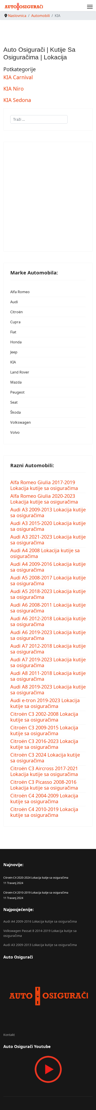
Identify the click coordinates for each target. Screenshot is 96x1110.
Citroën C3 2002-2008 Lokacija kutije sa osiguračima (44, 717)
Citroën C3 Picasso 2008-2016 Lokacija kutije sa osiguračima (44, 785)
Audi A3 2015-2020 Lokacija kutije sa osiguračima (48, 526)
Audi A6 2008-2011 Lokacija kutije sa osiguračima (48, 608)
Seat (14, 402)
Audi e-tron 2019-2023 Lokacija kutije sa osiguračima (45, 703)
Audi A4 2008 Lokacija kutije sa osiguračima (45, 553)
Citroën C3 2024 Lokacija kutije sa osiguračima (45, 757)
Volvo (15, 432)
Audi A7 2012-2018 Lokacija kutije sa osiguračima (48, 649)
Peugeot (17, 392)
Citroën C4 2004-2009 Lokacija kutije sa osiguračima (44, 798)
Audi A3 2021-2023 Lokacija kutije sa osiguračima (48, 539)
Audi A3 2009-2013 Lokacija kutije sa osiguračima (48, 512)
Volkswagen (20, 422)
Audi (14, 301)
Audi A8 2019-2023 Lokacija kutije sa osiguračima (48, 689)
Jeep (13, 352)
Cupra (15, 322)
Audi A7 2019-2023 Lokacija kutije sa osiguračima (48, 662)
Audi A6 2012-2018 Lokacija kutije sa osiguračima (48, 621)
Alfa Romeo (20, 291)
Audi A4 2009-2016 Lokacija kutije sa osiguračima (48, 567)
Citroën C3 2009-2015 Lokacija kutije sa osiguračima (44, 730)
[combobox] (39, 119)
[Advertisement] (48, 197)
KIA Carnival (18, 77)
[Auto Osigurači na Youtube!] (48, 1069)
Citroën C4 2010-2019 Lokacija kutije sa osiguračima (44, 812)
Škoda (15, 412)
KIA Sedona (17, 100)
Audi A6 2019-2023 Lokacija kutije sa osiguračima (48, 635)
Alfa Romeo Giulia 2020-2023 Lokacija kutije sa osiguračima (44, 499)
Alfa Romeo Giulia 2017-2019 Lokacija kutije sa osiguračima (44, 485)
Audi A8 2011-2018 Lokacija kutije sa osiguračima (48, 676)
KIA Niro (13, 88)
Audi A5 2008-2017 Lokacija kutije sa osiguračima (48, 580)
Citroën (16, 311)
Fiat (13, 332)
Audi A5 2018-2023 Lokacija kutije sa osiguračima (48, 594)
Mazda (16, 382)
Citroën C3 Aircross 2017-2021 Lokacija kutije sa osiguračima (44, 771)
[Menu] (90, 6)
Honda (16, 342)
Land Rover (19, 372)
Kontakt (9, 1035)
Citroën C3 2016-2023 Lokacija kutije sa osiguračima (44, 744)
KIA (13, 362)
